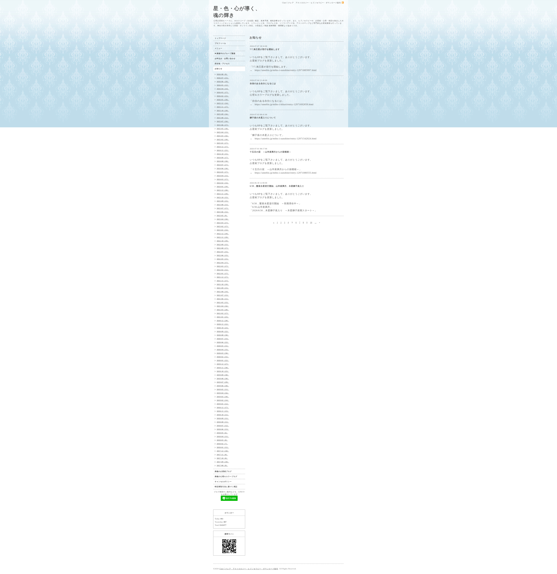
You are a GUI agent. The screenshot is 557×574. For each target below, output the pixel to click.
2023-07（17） (223, 208)
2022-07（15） (223, 252)
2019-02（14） (223, 400)
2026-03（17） (223, 92)
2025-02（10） (223, 139)
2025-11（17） (223, 107)
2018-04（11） (223, 436)
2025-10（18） (223, 110)
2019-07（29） (223, 382)
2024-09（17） (223, 157)
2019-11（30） (223, 368)
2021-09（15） (223, 288)
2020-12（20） (223, 320)
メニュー (218, 48)
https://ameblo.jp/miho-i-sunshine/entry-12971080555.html (286, 173)
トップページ (220, 38)
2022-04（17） (223, 263)
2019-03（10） (223, 397)
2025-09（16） (223, 114)
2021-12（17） (223, 277)
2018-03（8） (222, 440)
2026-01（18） (223, 100)
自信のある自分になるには (263, 83)
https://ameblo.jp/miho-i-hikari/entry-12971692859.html (284, 104)
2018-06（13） (223, 429)
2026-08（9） (222, 74)
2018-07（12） (223, 426)
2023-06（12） (223, 212)
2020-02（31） (223, 357)
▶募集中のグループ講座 (225, 53)
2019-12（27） (223, 364)
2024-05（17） (223, 172)
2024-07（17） (223, 165)
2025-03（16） (223, 136)
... (316, 223)
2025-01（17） (223, 143)
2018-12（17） (223, 407)
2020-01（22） (223, 360)
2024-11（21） (223, 150)
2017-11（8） (222, 454)
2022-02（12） (223, 270)
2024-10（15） (223, 154)
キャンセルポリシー (223, 482)
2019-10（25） (223, 371)
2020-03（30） (223, 353)
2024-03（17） (223, 179)
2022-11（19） (223, 237)
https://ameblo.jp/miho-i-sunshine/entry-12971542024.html (286, 138)
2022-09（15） (223, 244)
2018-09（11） (223, 418)
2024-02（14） (223, 183)
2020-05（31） (223, 346)
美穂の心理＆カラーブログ (226, 476)
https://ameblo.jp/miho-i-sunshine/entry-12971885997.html (286, 70)
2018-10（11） (223, 415)
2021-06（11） (223, 299)
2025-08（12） (223, 118)
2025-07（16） (223, 121)
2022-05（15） (223, 259)
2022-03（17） (223, 266)
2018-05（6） (222, 433)
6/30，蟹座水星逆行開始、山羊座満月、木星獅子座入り (277, 186)
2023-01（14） (223, 230)
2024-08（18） (223, 161)
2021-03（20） (223, 310)
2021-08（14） (223, 292)
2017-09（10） (223, 462)
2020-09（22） (223, 331)
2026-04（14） (223, 89)
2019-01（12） (223, 404)
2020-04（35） (223, 349)
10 (311, 223)
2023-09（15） (223, 201)
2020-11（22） (223, 324)
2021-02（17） (223, 313)
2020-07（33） (223, 339)
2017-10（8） (222, 458)
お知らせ (218, 69)
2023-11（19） (223, 194)
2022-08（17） (223, 248)
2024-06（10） (223, 168)
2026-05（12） (223, 85)
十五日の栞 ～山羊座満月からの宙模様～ (270, 152)
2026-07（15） (223, 78)
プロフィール (220, 43)
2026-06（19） (223, 81)
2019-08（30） (223, 378)
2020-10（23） (223, 328)
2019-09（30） (223, 375)
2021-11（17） (223, 281)
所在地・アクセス (222, 64)
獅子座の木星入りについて (263, 118)
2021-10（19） (223, 284)
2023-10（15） (223, 197)
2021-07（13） (223, 295)
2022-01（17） (223, 273)
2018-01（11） (223, 447)
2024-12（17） (223, 147)
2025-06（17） (223, 125)
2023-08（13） (223, 205)
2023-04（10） (223, 219)
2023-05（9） (222, 215)
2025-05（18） (223, 129)
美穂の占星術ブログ (223, 471)
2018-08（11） (223, 422)
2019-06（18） (223, 386)
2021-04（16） (223, 306)
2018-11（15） (223, 411)
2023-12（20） (223, 190)
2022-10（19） (223, 241)
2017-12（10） (223, 451)
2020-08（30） (223, 335)
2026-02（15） (223, 96)
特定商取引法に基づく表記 (226, 487)
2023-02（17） (223, 226)
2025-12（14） (223, 103)
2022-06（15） (223, 255)
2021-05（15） (223, 302)
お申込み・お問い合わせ (225, 59)
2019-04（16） (223, 393)
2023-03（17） (223, 223)
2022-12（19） (223, 234)
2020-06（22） (223, 342)
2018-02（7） (222, 444)
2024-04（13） (223, 176)
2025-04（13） (223, 132)
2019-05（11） (223, 389)
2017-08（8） (222, 465)
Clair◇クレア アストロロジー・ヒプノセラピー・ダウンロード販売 (248, 569)
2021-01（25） (223, 317)
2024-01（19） (223, 186)
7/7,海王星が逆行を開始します (265, 49)
